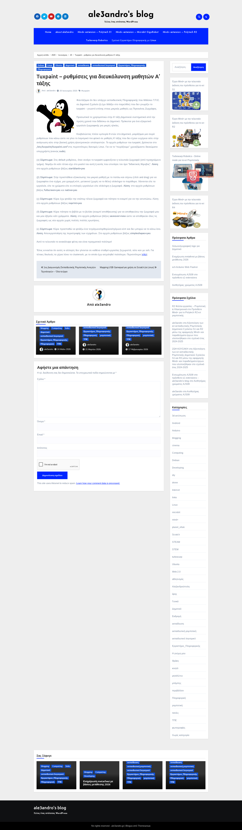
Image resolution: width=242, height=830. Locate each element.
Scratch (176, 534)
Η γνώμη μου (179, 653)
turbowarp (177, 557)
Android (176, 423)
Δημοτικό (70, 65)
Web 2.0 (176, 572)
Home (48, 32)
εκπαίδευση (83, 65)
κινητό (175, 668)
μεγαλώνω (177, 676)
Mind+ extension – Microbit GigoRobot (137, 32)
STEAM (176, 542)
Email (40, 434)
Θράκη (175, 661)
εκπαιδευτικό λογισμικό (104, 65)
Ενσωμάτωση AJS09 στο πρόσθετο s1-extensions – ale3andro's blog (185, 378)
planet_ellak (178, 527)
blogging (44, 328)
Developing (178, 468)
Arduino (176, 430)
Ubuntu (58, 65)
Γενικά (175, 601)
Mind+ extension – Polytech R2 (180, 32)
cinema (176, 445)
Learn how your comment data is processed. (98, 483)
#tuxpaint (85, 91)
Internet (176, 490)
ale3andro (51, 90)
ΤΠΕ (59, 343)
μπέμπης (176, 683)
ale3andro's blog (121, 15)
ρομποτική (105, 335)
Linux (49, 65)
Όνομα (41, 421)
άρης (174, 594)
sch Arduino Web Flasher (185, 267)
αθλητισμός (178, 579)
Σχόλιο (41, 379)
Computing (57, 328)
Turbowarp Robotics (97, 40)
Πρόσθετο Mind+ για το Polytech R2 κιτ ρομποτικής (187, 312)
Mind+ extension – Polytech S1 (95, 32)
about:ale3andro (64, 32)
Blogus (129, 826)
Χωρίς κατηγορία (180, 735)
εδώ (144, 254)
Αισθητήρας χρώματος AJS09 (187, 285)
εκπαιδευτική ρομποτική (184, 631)
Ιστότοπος (42, 448)
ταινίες (175, 713)
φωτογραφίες (178, 728)
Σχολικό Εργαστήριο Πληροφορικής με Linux (134, 40)
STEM (175, 549)
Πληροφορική (44, 69)
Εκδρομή (176, 616)
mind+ (175, 520)
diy (173, 475)
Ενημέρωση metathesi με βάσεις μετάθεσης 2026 (98, 783)
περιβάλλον (178, 690)
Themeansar (144, 826)
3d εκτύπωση (179, 416)
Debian (41, 65)
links (67, 328)
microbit (176, 512)
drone (175, 482)
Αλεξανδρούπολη (181, 586)
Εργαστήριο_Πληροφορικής (131, 65)
